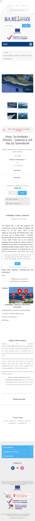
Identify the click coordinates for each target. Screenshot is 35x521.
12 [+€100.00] (18, 165)
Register (10, 5)
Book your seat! (19, 399)
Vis (19, 346)
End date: (17, 177)
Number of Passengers (17, 159)
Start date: (17, 170)
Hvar (9, 346)
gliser (26, 421)
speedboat (21, 423)
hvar (5, 421)
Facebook (13, 468)
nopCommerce (21, 518)
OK (17, 263)
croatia (19, 421)
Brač (13, 346)
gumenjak (12, 423)
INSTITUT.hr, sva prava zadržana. (20, 515)
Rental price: (11, 185)
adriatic (12, 421)
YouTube (17, 468)
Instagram (22, 468)
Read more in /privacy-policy (17, 267)
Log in (17, 5)
